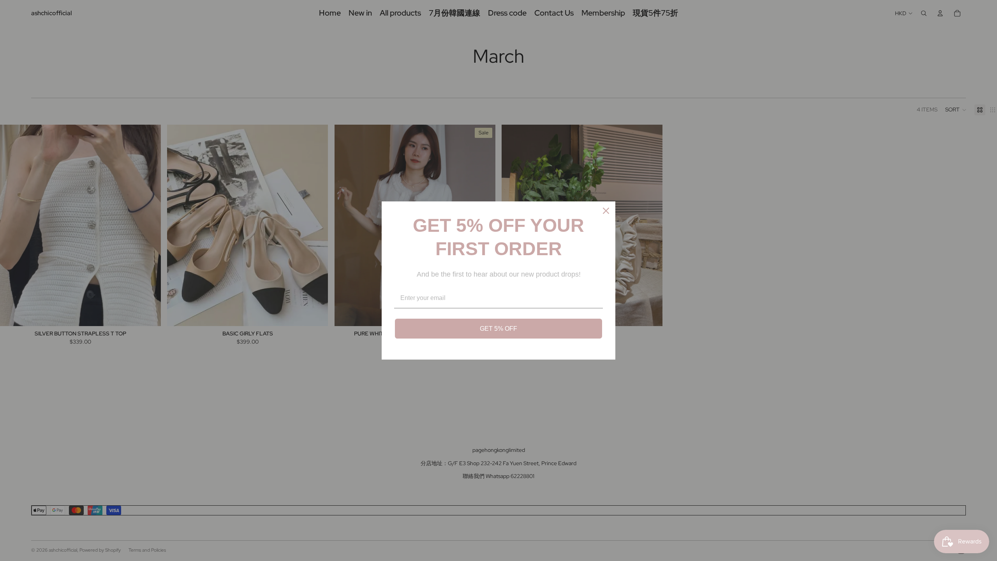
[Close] (606, 210)
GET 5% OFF (498, 328)
